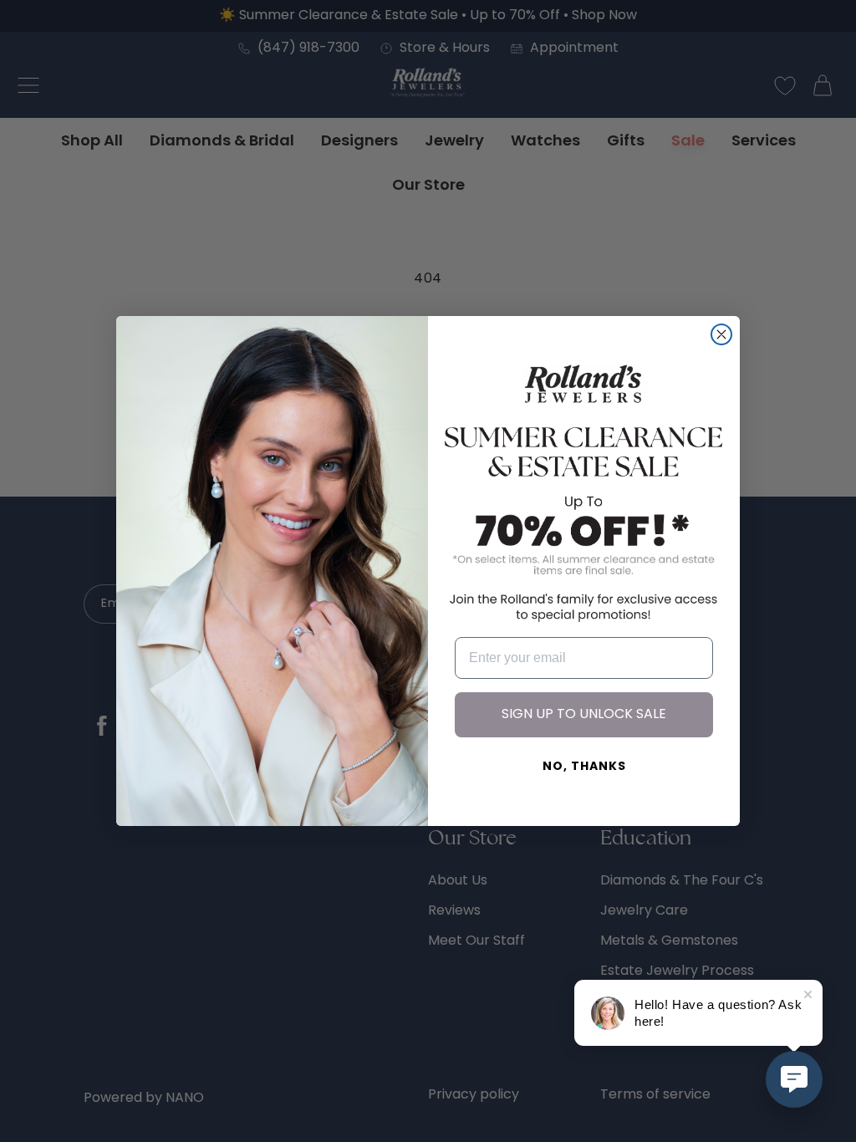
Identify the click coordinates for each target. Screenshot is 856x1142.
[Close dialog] (721, 334)
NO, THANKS (584, 767)
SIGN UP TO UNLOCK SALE (584, 714)
